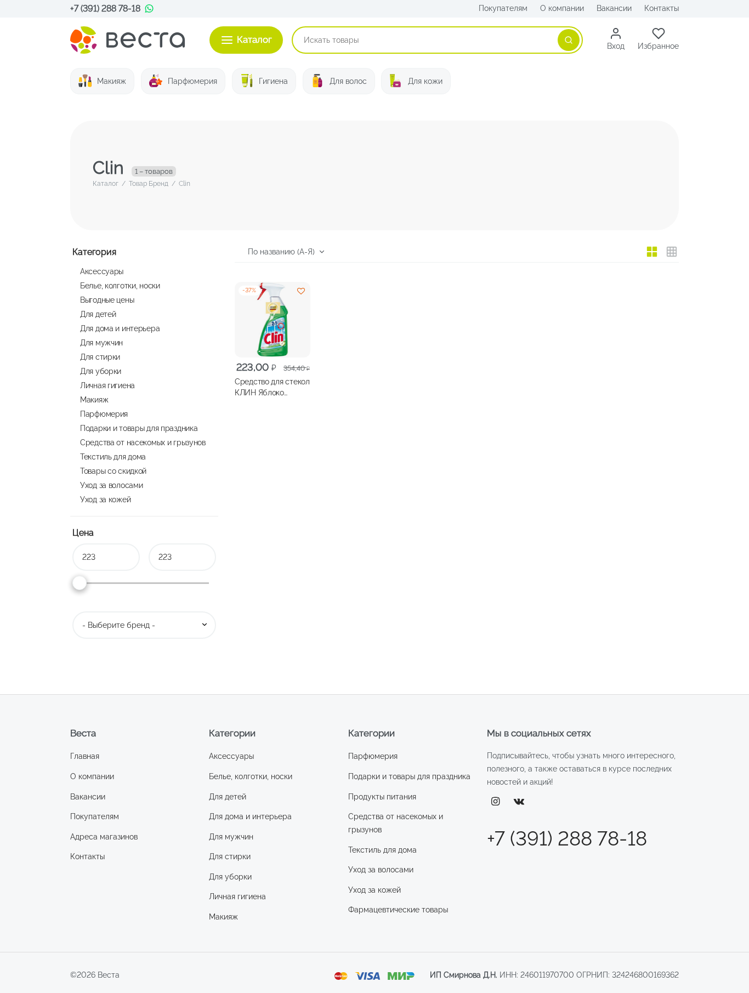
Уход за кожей (105, 499)
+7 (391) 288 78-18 (105, 8)
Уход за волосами (111, 485)
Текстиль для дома (113, 456)
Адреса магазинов (104, 836)
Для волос (348, 81)
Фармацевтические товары (398, 909)
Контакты (661, 8)
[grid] (652, 251)
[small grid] (672, 251)
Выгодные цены (107, 299)
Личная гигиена (107, 385)
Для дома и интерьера (120, 328)
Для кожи (425, 81)
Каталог (105, 184)
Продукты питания (382, 796)
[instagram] (495, 802)
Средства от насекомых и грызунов (143, 442)
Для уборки (100, 371)
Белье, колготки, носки (120, 285)
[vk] (519, 802)
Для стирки (100, 356)
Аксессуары (101, 271)
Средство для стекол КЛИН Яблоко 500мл (272, 387)
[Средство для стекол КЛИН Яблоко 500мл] (272, 320)
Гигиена (273, 81)
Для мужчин (101, 342)
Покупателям (503, 8)
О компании (562, 8)
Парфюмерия (192, 81)
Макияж (111, 81)
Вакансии (614, 8)
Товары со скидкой (113, 470)
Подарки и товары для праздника (138, 428)
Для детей (98, 314)
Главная (84, 756)
